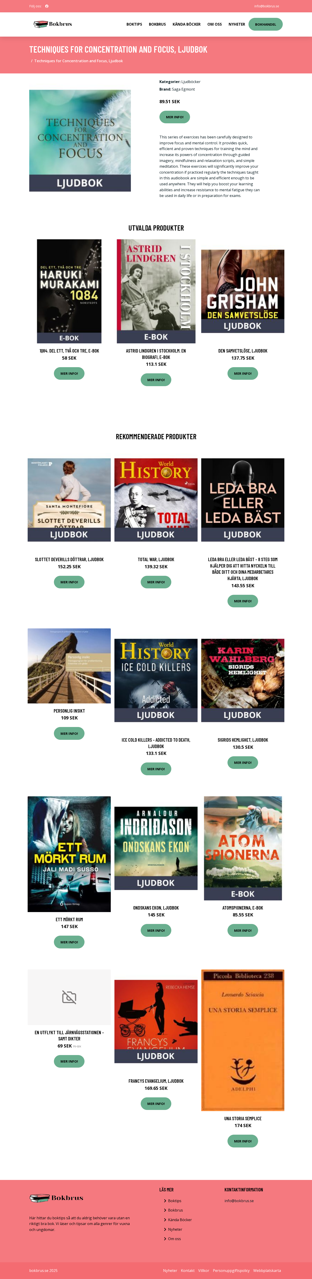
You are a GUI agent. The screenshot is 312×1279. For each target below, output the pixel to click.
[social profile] (46, 6)
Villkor (203, 1270)
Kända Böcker (187, 24)
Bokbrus (157, 24)
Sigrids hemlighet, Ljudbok (243, 740)
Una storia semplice (243, 1118)
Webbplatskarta (267, 1270)
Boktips (134, 24)
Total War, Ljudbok (156, 559)
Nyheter (237, 24)
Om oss (174, 1238)
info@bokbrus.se (266, 6)
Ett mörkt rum (69, 919)
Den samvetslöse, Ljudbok (242, 350)
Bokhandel (265, 24)
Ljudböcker (191, 81)
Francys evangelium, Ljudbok (156, 1081)
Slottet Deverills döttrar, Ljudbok (69, 559)
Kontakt (188, 1270)
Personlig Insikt (69, 711)
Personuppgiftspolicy (231, 1270)
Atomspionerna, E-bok (242, 907)
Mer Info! (174, 117)
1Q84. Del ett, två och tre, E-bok (69, 350)
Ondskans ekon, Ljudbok (156, 907)
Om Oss (214, 24)
